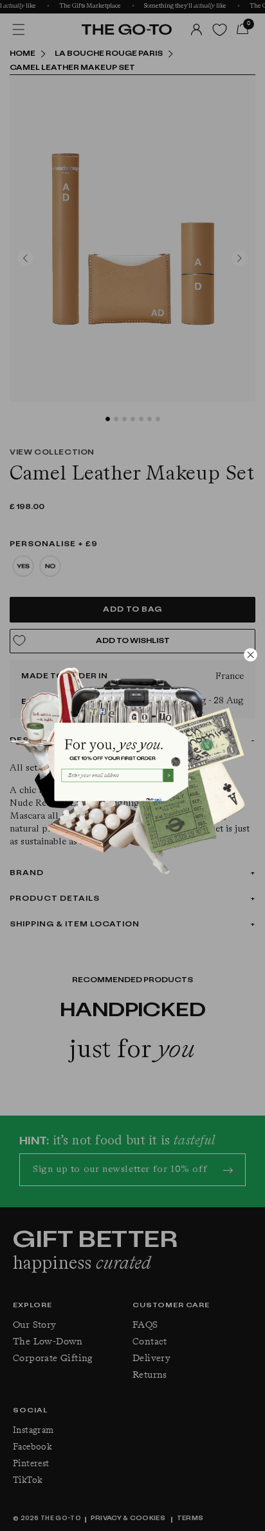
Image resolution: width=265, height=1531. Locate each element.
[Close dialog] (250, 655)
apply (157, 799)
